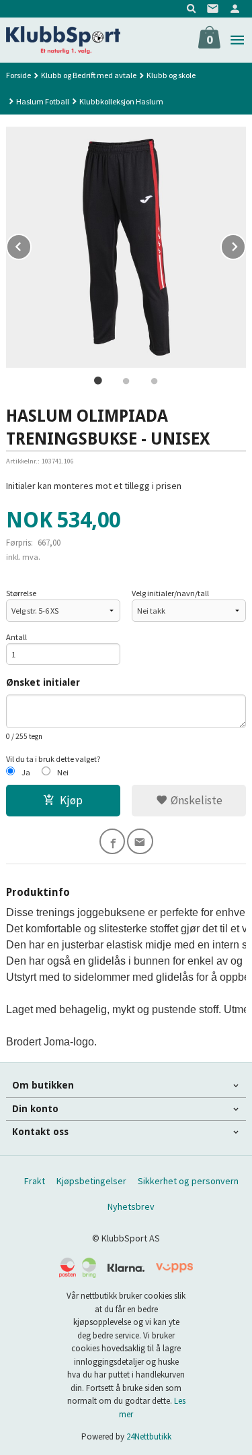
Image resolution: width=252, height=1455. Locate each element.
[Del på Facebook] (112, 842)
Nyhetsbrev (131, 1206)
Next (245, 244)
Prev (31, 244)
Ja (26, 772)
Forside (18, 75)
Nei (63, 772)
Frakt (34, 1181)
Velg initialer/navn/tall (170, 593)
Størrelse (21, 593)
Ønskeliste (195, 800)
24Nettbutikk (148, 1436)
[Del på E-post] (140, 842)
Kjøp (71, 800)
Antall (16, 637)
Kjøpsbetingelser (91, 1181)
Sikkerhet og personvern (188, 1181)
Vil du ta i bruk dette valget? (53, 759)
